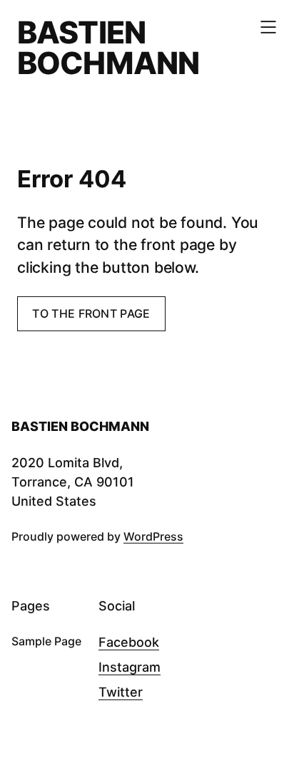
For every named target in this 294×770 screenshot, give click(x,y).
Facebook (128, 642)
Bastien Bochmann (108, 47)
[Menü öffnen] (268, 27)
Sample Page (46, 641)
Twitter (120, 692)
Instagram (129, 667)
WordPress (153, 536)
